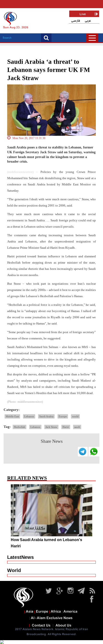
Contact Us (41, 625)
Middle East (12, 416)
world (75, 416)
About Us (63, 625)
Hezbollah (19, 426)
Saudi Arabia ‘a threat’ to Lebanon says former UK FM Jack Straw (48, 70)
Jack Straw (51, 426)
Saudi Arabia (46, 416)
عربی (88, 20)
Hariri (66, 426)
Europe (63, 416)
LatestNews (20, 557)
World (14, 570)
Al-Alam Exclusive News (52, 618)
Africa (56, 611)
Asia (29, 611)
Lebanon (29, 416)
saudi (77, 426)
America (70, 611)
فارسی (75, 20)
